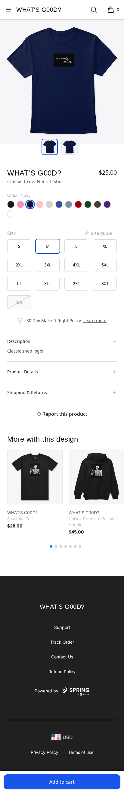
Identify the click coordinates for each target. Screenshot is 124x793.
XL (105, 246)
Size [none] (11, 233)
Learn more (95, 320)
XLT (47, 283)
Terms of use (80, 752)
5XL (104, 265)
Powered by (46, 690)
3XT (105, 283)
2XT (76, 283)
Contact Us (62, 656)
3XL (47, 265)
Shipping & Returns (27, 392)
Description (18, 341)
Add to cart (62, 782)
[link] (35, 477)
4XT (19, 302)
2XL (19, 265)
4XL (76, 265)
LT (19, 283)
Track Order (62, 642)
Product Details (22, 372)
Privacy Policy (44, 752)
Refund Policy (62, 671)
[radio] (19, 246)
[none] (98, 233)
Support (62, 627)
